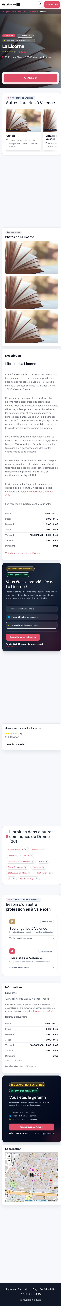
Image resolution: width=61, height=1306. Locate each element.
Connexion (52, 4)
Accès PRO (35, 1294)
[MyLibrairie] (14, 4)
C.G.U (23, 1294)
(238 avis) (23, 52)
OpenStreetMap (41, 1200)
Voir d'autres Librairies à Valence (22, 553)
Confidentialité (47, 1289)
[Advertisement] (30, 191)
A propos (11, 1289)
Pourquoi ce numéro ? (43, 1011)
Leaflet (29, 1200)
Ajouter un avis (15, 744)
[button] (31, 1175)
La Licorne (16, 1060)
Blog (34, 1289)
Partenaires (24, 1289)
